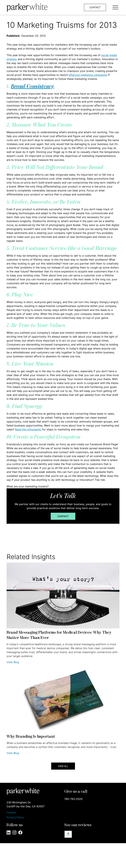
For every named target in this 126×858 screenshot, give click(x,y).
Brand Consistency (32, 86)
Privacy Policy (15, 817)
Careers (11, 812)
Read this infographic (28, 429)
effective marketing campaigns (88, 75)
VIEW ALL (63, 766)
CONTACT (95, 7)
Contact (63, 516)
